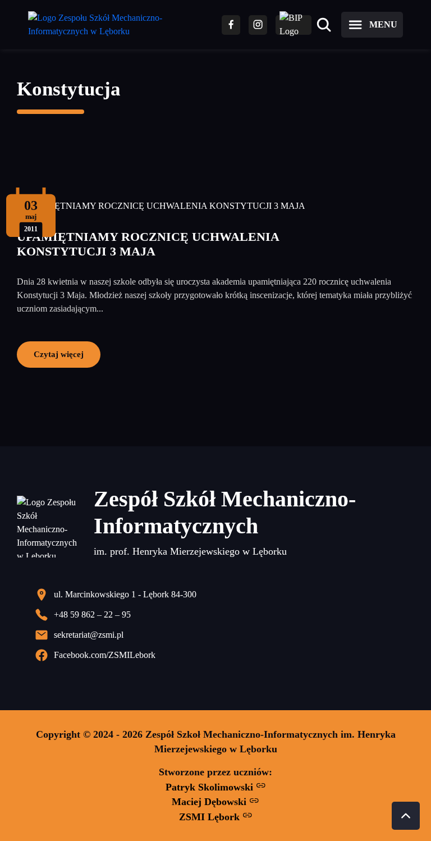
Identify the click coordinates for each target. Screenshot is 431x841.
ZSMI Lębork (210, 816)
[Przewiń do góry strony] (406, 816)
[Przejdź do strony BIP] (293, 25)
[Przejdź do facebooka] (231, 25)
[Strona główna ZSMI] (116, 24)
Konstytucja (69, 89)
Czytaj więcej (59, 354)
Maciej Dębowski (210, 801)
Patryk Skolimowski (211, 787)
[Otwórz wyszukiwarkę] (323, 24)
